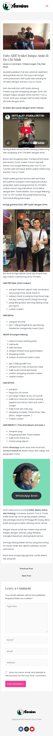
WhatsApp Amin (26, 496)
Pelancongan (29, 64)
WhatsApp (14, 447)
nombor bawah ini (12, 450)
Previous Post (26, 568)
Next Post (26, 575)
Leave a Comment (12, 64)
